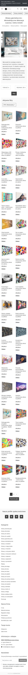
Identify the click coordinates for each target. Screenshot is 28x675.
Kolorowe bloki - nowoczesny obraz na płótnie (6, 480)
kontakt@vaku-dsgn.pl (7, 646)
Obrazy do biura (5, 571)
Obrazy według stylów (6, 594)
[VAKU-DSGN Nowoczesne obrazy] (7, 9)
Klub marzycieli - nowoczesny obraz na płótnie (6, 453)
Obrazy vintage (5, 591)
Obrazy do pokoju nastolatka (8, 581)
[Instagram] (21, 516)
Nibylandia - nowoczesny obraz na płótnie (6, 369)
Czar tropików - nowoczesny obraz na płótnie (21, 288)
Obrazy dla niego (5, 566)
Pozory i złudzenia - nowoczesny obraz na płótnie (21, 154)
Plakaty (3, 564)
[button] (25, 9)
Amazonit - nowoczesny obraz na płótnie (21, 126)
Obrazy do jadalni (5, 574)
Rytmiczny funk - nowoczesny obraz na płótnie (21, 261)
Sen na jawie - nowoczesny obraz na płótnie (21, 234)
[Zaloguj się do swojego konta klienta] (21, 9)
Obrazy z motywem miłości (8, 551)
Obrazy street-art (5, 589)
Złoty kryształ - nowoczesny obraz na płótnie (6, 234)
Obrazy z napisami (5, 556)
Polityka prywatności (6, 617)
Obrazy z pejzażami (6, 559)
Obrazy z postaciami (6, 561)
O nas (2, 607)
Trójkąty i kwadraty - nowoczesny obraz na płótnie (21, 453)
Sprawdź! (25, 3)
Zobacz (3, 134)
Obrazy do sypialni (5, 536)
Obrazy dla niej (5, 569)
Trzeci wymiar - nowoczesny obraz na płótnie (21, 424)
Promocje (3, 599)
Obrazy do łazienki (5, 584)
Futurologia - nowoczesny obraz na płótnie (6, 288)
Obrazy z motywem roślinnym (8, 553)
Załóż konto (4, 631)
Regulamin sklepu (5, 612)
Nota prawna (4, 615)
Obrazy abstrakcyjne (6, 13)
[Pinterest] (16, 516)
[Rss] (11, 516)
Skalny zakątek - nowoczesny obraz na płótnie (6, 315)
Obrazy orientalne (5, 586)
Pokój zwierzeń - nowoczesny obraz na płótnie (21, 315)
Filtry (14, 93)
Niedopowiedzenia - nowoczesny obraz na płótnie (21, 480)
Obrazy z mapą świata (6, 546)
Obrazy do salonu (5, 533)
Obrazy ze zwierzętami (7, 596)
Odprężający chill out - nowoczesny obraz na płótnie (6, 154)
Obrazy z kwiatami (18, 13)
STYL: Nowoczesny (9, 104)
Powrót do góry (14, 498)
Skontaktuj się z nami (6, 620)
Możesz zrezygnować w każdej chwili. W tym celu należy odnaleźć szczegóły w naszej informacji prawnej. (14, 666)
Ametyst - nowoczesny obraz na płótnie (21, 397)
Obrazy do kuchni (5, 576)
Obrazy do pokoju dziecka (7, 579)
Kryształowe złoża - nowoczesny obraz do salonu (21, 207)
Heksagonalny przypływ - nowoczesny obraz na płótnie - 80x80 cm (6, 425)
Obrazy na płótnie (15, 25)
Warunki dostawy (5, 610)
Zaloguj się (3, 629)
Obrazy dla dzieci (5, 531)
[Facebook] (6, 516)
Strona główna (5, 25)
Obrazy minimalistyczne (7, 541)
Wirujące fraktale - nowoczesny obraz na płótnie (6, 397)
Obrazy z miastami (6, 548)
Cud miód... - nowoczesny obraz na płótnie (6, 180)
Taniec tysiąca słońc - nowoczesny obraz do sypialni (6, 207)
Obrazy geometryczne (6, 538)
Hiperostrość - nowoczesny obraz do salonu (21, 180)
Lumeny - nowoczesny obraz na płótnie (6, 342)
